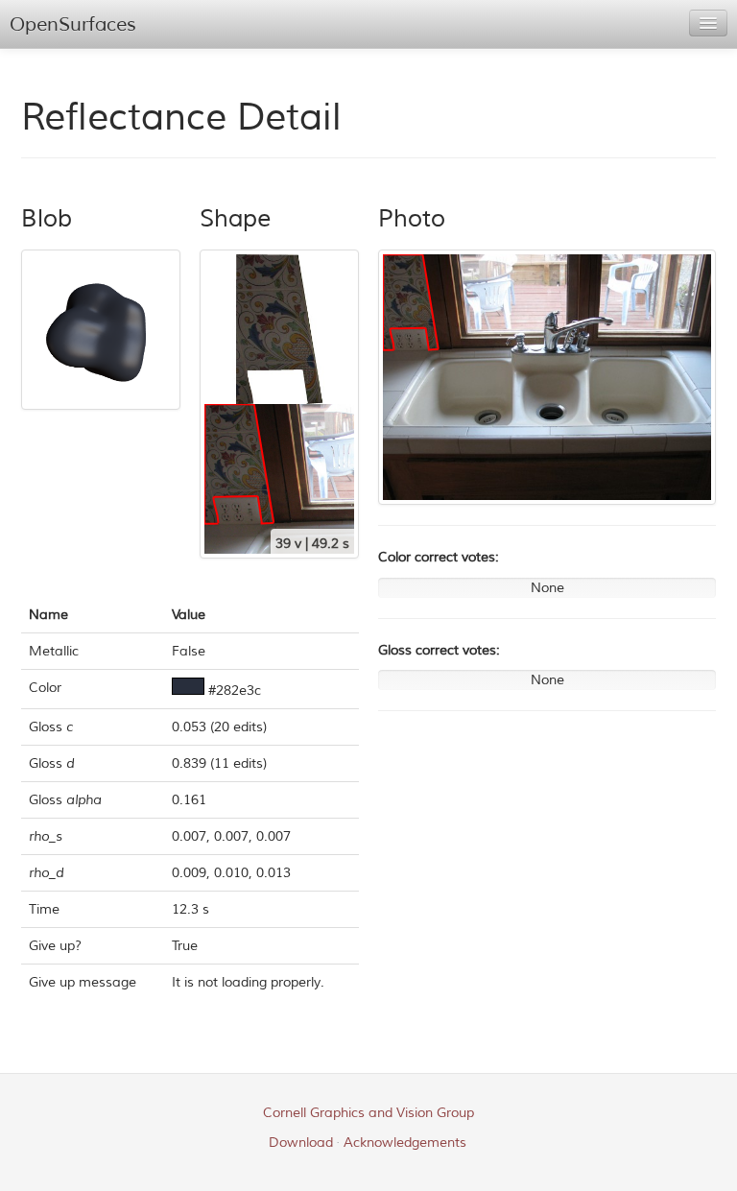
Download (301, 1142)
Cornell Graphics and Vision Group (368, 1113)
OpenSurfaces (73, 24)
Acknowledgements (405, 1142)
